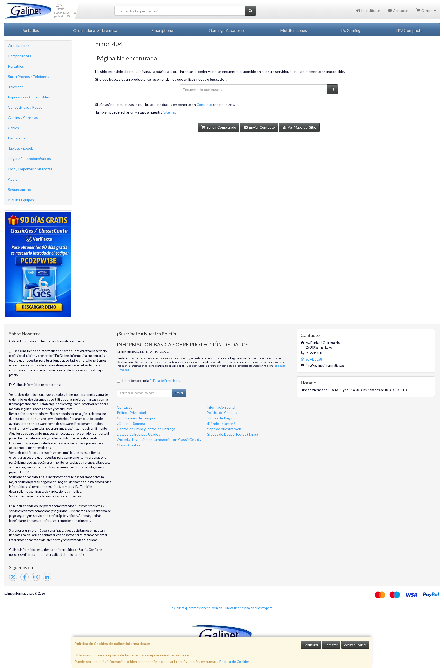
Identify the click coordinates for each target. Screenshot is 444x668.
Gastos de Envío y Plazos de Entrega (146, 429)
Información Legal (221, 407)
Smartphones (163, 30)
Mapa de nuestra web (224, 429)
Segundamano (19, 189)
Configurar (310, 645)
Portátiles (16, 66)
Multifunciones (293, 30)
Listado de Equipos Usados (138, 434)
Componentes (19, 56)
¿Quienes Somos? (131, 423)
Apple (12, 179)
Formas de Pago (219, 418)
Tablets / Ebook (20, 148)
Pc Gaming (350, 30)
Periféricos (16, 138)
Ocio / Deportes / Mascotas (30, 169)
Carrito (427, 10)
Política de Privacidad (164, 381)
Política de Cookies (234, 661)
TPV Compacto (409, 30)
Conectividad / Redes (25, 107)
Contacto (400, 10)
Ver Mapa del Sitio (301, 127)
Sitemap (170, 112)
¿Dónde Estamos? (221, 423)
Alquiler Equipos (21, 199)
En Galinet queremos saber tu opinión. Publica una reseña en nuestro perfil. (222, 608)
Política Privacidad (131, 412)
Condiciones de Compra (136, 418)
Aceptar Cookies (355, 645)
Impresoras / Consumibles (29, 97)
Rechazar (331, 645)
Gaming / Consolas (23, 117)
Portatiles (30, 30)
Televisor (15, 86)
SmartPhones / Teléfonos (28, 76)
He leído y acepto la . (151, 381)
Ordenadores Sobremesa (95, 30)
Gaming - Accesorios (227, 30)
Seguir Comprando (221, 127)
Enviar (179, 393)
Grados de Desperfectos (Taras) (232, 434)
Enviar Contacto (261, 127)
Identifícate (370, 10)
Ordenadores (19, 45)
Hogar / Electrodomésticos (29, 158)
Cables (13, 128)
